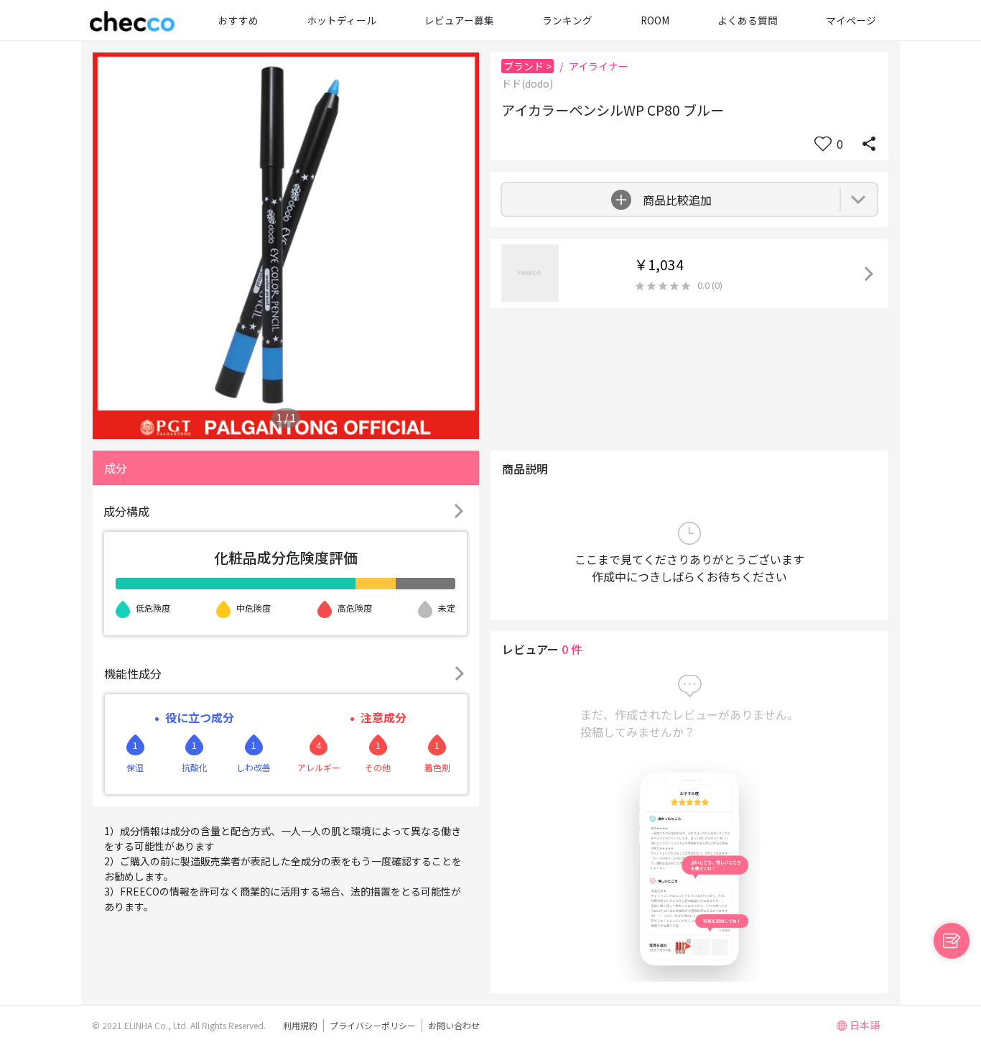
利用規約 (300, 1025)
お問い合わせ (454, 1025)
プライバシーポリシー (373, 1025)
